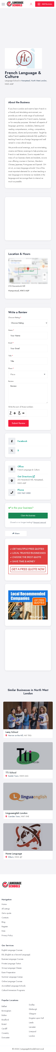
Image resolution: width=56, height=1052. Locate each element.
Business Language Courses (12, 959)
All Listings (6, 908)
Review (11, 381)
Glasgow (32, 1013)
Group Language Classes (11, 968)
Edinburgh (33, 1009)
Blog (3, 922)
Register (5, 926)
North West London (38, 80)
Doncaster (6, 1037)
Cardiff (4, 1028)
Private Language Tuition (11, 963)
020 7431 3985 (24, 493)
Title (10, 356)
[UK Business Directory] (28, 604)
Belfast (4, 1006)
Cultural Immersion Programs (13, 990)
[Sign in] (31, 4)
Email (10, 343)
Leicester (32, 1027)
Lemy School (12, 732)
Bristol (4, 1024)
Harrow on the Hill (15, 735)
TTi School (11, 772)
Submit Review (18, 423)
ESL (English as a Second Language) (16, 954)
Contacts (5, 917)
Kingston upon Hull (36, 1018)
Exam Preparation (8, 972)
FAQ (3, 931)
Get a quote (6, 913)
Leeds (31, 1022)
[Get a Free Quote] (28, 559)
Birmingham (6, 1010)
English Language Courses (12, 950)
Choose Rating (14, 317)
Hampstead (25, 80)
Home (4, 904)
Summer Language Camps (12, 977)
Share (17, 533)
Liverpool (32, 1031)
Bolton (4, 1015)
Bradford (5, 1019)
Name (10, 330)
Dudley (32, 1004)
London (32, 1036)
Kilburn (11, 857)
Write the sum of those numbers (20, 406)
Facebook (22, 441)
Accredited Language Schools (13, 985)
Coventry (5, 1033)
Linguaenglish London (16, 813)
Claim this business (28, 515)
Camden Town (14, 816)
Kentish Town (13, 776)
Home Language (14, 853)
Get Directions (25, 476)
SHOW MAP (28, 271)
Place (10, 368)
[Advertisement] (28, 31)
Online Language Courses (12, 981)
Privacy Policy (7, 935)
